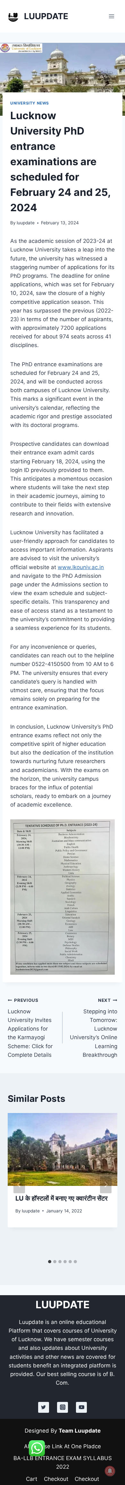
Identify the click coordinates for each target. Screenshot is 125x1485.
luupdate (26, 222)
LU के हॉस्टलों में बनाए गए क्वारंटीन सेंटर (61, 1198)
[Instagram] (62, 1407)
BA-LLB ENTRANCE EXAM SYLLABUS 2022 (62, 1462)
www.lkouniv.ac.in (81, 567)
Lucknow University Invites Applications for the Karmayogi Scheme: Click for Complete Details (30, 1028)
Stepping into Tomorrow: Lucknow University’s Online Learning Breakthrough (93, 1028)
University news (29, 103)
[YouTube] (81, 1407)
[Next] (106, 1184)
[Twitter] (43, 1407)
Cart (31, 1479)
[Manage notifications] (110, 1471)
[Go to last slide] (19, 1184)
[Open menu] (111, 16)
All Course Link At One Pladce (62, 1446)
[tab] (49, 1261)
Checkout (56, 1479)
